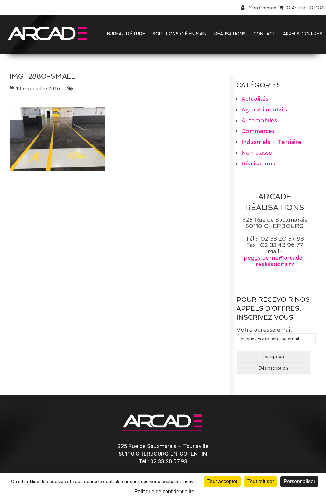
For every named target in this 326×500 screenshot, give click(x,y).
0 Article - (306, 7)
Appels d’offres (302, 34)
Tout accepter (222, 481)
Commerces (258, 131)
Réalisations (230, 34)
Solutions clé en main (179, 34)
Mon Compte (262, 7)
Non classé (256, 152)
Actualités (254, 98)
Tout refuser (260, 481)
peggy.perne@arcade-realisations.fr (275, 260)
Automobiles (259, 120)
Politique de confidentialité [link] (164, 491)
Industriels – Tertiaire (271, 141)
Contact (264, 34)
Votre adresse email (264, 329)
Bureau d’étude (126, 34)
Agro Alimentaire (265, 109)
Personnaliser (299, 481)
